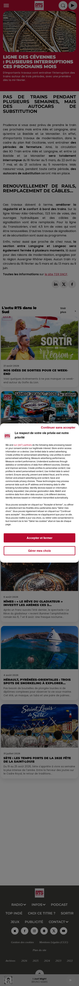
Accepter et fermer (39, 538)
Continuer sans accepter (58, 427)
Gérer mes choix (39, 550)
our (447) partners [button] (23, 444)
